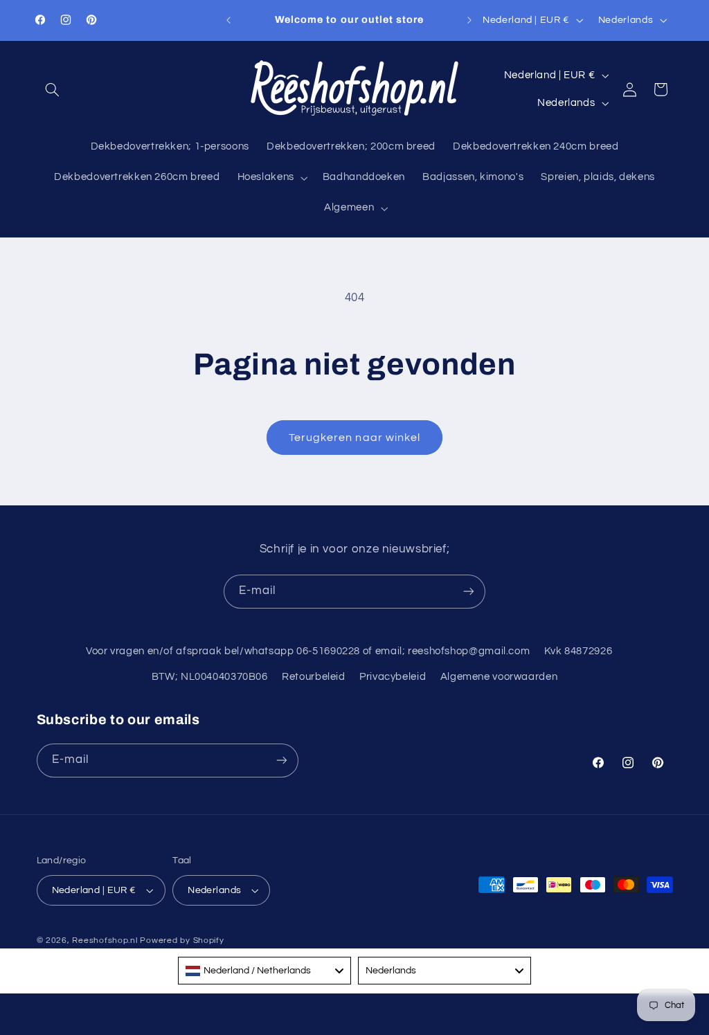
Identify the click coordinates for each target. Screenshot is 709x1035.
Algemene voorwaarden (499, 677)
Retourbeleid (313, 677)
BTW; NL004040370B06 (210, 677)
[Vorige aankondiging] (228, 20)
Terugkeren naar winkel (354, 437)
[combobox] (264, 970)
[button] (53, 89)
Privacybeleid (392, 677)
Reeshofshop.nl (104, 940)
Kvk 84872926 (578, 651)
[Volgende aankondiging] (469, 20)
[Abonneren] (469, 592)
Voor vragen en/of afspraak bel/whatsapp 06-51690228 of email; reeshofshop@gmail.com (308, 651)
